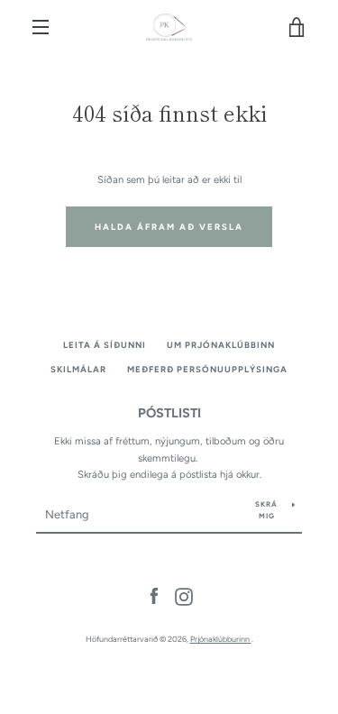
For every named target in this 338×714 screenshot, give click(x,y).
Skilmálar (78, 369)
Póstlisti (169, 413)
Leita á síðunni (104, 345)
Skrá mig (266, 509)
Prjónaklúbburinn (220, 639)
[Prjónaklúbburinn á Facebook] (154, 596)
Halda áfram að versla (169, 227)
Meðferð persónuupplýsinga (207, 369)
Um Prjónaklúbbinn (221, 345)
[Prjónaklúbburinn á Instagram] (184, 596)
